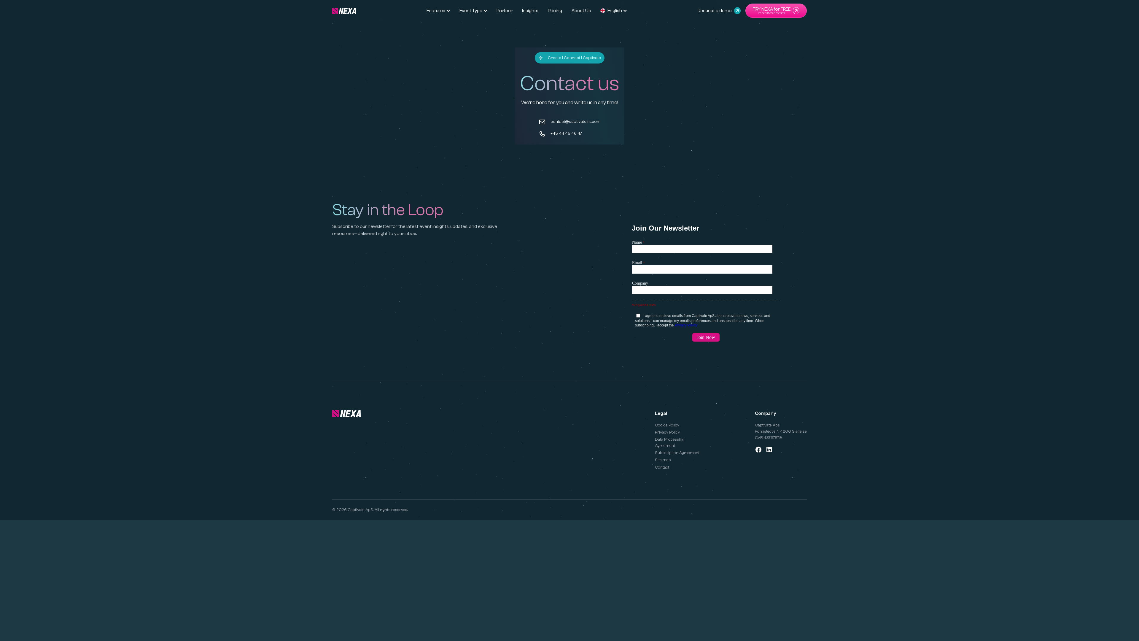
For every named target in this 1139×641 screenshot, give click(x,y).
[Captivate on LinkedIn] (769, 449)
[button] (436, 11)
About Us (581, 10)
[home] (344, 10)
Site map (663, 460)
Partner (505, 10)
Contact (662, 467)
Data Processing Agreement (669, 442)
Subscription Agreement (677, 452)
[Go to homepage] (346, 413)
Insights (530, 10)
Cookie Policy (667, 425)
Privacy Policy (667, 432)
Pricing (555, 10)
